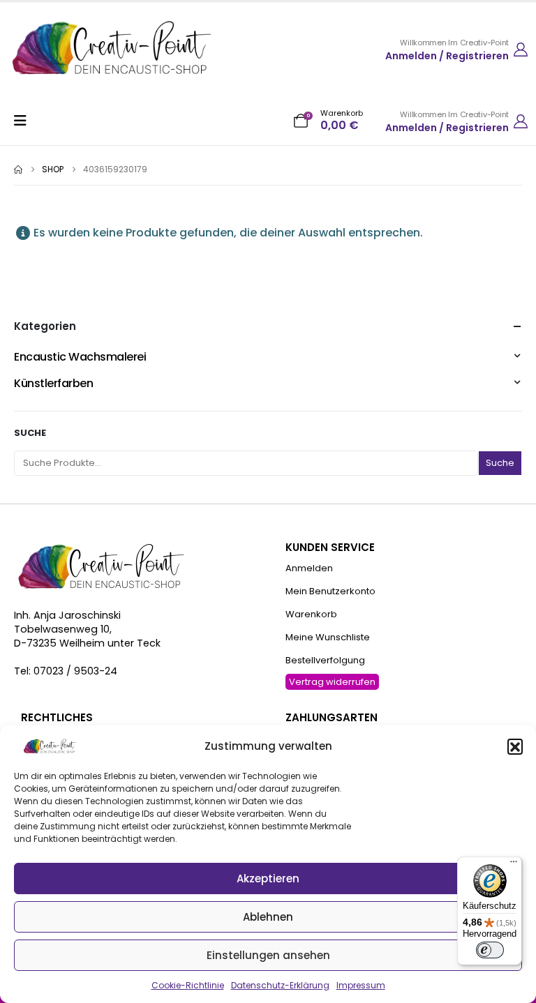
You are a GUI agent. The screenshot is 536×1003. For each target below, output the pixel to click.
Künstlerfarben (53, 383)
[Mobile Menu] (25, 121)
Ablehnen (268, 917)
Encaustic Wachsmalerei (80, 357)
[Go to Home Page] (18, 169)
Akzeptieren (268, 878)
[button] (515, 746)
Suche (30, 433)
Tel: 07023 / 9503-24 (65, 671)
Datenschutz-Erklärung (280, 985)
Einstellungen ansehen (268, 955)
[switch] (490, 950)
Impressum (360, 985)
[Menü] (513, 865)
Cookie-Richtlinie (187, 985)
